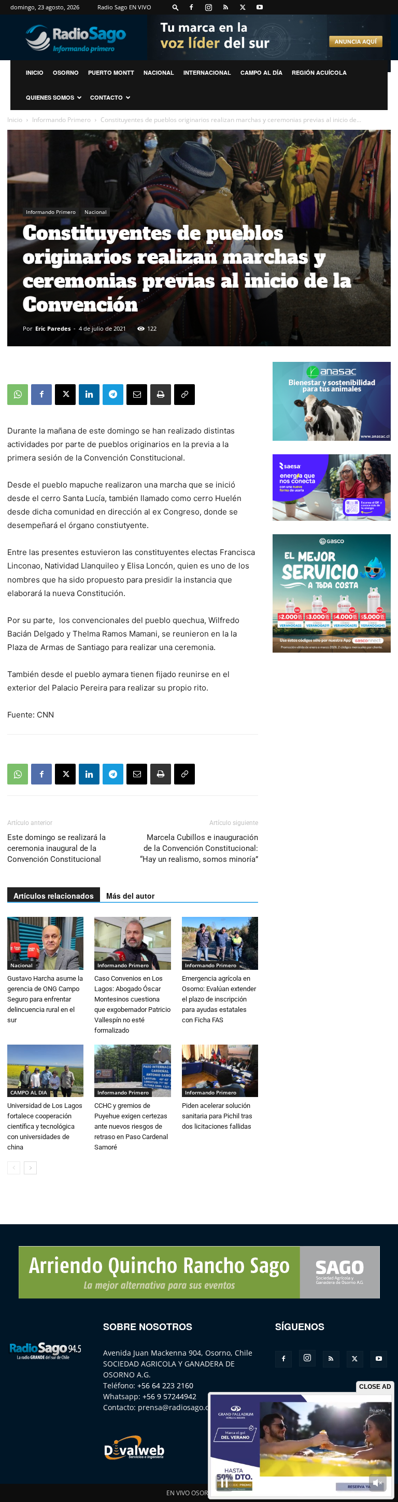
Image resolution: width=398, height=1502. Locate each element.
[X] (242, 7)
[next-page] (30, 1167)
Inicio (14, 119)
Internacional (207, 72)
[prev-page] (13, 1167)
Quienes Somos (50, 97)
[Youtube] (259, 7)
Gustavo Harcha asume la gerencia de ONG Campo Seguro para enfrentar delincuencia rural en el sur (45, 999)
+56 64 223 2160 (165, 1385)
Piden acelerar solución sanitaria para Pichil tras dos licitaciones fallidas (217, 1116)
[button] (175, 7)
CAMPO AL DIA (28, 1092)
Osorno (66, 72)
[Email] (136, 394)
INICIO (35, 72)
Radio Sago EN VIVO (124, 7)
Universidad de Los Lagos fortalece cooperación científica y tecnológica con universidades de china (44, 1126)
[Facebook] (191, 7)
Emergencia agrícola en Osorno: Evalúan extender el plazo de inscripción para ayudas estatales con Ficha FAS (219, 999)
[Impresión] (160, 394)
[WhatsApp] (17, 394)
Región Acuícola (319, 72)
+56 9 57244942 (169, 1396)
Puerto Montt (111, 72)
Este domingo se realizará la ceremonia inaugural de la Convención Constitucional (56, 848)
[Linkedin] (89, 394)
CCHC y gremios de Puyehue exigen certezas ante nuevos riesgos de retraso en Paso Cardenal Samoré (131, 1126)
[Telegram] (113, 394)
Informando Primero (61, 119)
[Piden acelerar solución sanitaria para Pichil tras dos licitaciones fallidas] (220, 1071)
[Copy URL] (184, 394)
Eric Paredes (52, 328)
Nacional (159, 72)
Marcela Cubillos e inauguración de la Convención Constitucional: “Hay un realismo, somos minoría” (199, 848)
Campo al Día (261, 72)
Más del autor (130, 895)
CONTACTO (106, 97)
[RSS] (225, 7)
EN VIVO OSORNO (191, 1493)
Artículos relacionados (53, 895)
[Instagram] (208, 7)
